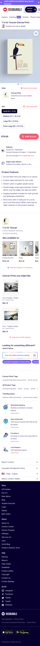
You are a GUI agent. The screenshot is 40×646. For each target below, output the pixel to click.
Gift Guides (6, 489)
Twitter (8, 598)
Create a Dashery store (11, 548)
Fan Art (4, 493)
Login (4, 507)
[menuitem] (5, 17)
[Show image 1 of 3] (18, 84)
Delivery (5, 557)
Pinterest (8, 605)
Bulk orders (6, 514)
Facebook (9, 594)
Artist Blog (6, 544)
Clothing (14, 17)
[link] (16, 362)
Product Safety (7, 571)
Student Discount (8, 503)
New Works (6, 496)
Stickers (26, 17)
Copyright (5, 574)
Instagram (9, 590)
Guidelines (6, 567)
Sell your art (6, 537)
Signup (4, 510)
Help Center (6, 564)
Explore (5, 17)
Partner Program (8, 530)
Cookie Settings (8, 581)
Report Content (8, 462)
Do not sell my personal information (13, 622)
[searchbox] (20, 355)
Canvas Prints (7, 376)
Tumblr (8, 601)
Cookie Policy (31, 622)
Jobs (3, 541)
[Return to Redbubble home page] (12, 9)
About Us (5, 523)
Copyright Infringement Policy (13, 468)
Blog (3, 500)
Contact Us (6, 578)
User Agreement (7, 619)
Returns (4, 560)
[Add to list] (35, 33)
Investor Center (8, 527)
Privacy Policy (19, 619)
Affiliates (5, 534)
